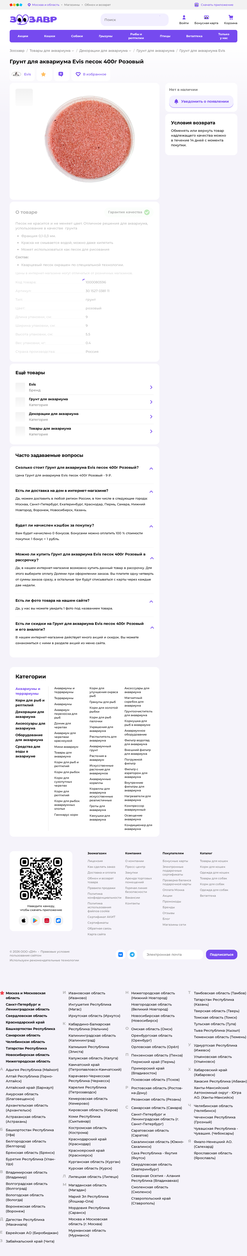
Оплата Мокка (173, 890)
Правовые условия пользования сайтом (39, 953)
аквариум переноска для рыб (65, 713)
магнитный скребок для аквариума (134, 701)
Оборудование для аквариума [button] (29, 737)
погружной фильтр (133, 761)
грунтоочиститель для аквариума (138, 713)
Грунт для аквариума (155, 50)
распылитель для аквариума (103, 738)
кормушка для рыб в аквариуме (137, 723)
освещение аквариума (133, 817)
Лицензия (95, 861)
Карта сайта (97, 934)
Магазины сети (174, 924)
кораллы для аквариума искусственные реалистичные (101, 794)
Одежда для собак (214, 890)
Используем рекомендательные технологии (44, 960)
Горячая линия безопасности (136, 890)
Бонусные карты (175, 861)
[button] (90, 74)
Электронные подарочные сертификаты (173, 870)
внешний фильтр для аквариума (137, 751)
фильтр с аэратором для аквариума (135, 773)
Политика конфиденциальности (104, 895)
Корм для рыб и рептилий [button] (30, 702)
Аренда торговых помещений (138, 880)
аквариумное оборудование (135, 732)
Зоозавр (17, 50)
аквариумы (63, 704)
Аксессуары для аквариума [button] (30, 725)
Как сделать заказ (101, 867)
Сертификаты (98, 922)
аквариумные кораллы (100, 781)
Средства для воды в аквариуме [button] (27, 751)
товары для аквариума (63, 754)
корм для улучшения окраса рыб (103, 692)
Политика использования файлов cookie (99, 907)
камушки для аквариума (99, 817)
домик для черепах (62, 725)
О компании (134, 861)
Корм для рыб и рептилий (66, 764)
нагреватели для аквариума (137, 798)
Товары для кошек (214, 861)
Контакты (132, 903)
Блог (166, 919)
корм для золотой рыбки (103, 709)
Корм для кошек (212, 867)
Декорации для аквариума (103, 50)
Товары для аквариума (50, 50)
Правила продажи (101, 888)
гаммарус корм (66, 814)
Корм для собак (212, 884)
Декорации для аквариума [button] (29, 714)
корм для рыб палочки (100, 719)
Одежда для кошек (214, 872)
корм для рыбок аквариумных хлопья (67, 804)
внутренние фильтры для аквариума (134, 786)
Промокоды (172, 901)
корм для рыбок (67, 772)
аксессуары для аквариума (136, 690)
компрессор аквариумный (134, 807)
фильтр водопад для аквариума (137, 742)
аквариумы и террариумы (64, 690)
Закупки (131, 872)
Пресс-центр (135, 867)
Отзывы (169, 913)
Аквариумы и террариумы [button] (27, 691)
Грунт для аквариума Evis (202, 50)
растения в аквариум (97, 758)
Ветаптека (208, 895)
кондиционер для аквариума (138, 827)
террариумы (64, 698)
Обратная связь (99, 928)
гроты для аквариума (97, 808)
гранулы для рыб (102, 702)
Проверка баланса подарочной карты (177, 882)
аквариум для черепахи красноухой (65, 736)
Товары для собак (213, 878)
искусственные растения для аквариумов (101, 769)
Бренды (169, 907)
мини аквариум (66, 746)
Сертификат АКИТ (101, 917)
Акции (167, 895)
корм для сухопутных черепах (63, 781)
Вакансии (132, 897)
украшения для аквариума (101, 729)
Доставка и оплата (102, 872)
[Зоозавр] (51, 19)
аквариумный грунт (100, 748)
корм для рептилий (61, 793)
